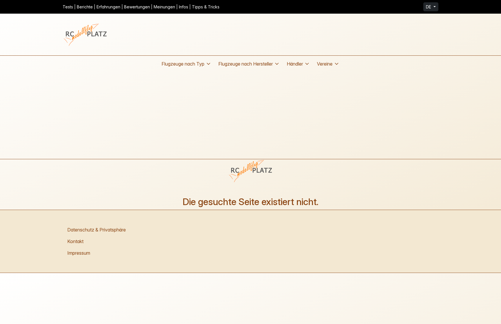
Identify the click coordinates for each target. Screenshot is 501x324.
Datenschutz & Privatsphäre (96, 230)
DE (429, 6)
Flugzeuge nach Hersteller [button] (245, 64)
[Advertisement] (250, 115)
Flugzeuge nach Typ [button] (182, 64)
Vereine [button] (325, 64)
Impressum (78, 253)
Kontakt (75, 241)
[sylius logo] (86, 34)
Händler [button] (295, 64)
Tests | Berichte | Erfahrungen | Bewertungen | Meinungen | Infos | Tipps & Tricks (141, 6)
